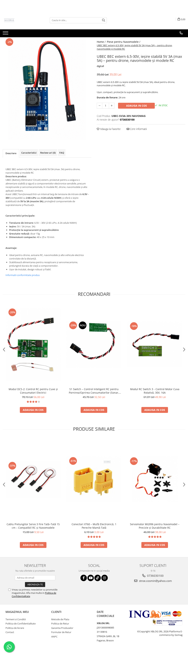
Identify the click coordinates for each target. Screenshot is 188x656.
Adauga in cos (136, 105)
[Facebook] (83, 578)
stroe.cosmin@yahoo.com (155, 581)
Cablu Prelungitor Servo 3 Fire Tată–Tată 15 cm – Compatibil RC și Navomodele (33, 525)
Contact (10, 632)
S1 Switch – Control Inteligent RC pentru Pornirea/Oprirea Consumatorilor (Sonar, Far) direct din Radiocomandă (94, 390)
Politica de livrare (15, 628)
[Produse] (6, 34)
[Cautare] (103, 20)
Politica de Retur (60, 623)
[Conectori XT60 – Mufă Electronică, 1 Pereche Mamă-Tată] (94, 479)
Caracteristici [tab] (29, 152)
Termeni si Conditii (16, 619)
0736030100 (155, 575)
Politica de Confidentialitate (21, 623)
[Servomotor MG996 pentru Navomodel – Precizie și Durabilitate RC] (154, 479)
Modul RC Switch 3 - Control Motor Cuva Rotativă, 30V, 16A (154, 390)
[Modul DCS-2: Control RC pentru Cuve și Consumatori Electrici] (33, 344)
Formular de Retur (61, 632)
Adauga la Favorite (110, 129)
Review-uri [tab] (48, 152)
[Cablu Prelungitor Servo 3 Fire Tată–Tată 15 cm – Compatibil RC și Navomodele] (33, 479)
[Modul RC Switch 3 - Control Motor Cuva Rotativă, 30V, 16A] (154, 344)
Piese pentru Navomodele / (124, 41)
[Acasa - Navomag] (21, 20)
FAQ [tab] (61, 152)
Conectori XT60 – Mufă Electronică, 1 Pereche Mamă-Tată (94, 525)
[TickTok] (97, 578)
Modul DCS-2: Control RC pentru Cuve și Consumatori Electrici (33, 390)
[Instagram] (104, 578)
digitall (100, 66)
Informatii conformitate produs (23, 275)
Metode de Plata (60, 619)
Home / (101, 41)
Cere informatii (138, 129)
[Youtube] (90, 578)
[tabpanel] (47, 88)
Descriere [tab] (11, 153)
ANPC (54, 636)
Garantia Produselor (62, 628)
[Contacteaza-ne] (181, 33)
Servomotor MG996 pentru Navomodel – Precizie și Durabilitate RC (154, 525)
